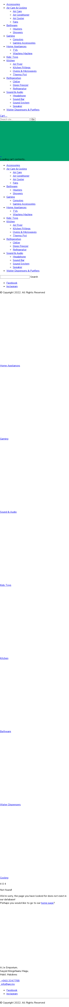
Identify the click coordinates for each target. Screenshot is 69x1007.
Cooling (4, 878)
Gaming (10, 36)
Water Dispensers (10, 804)
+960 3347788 (10, 980)
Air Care (17, 11)
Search (34, 277)
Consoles (18, 39)
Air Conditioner (21, 15)
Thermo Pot (20, 74)
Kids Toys (5, 585)
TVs (15, 50)
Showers (18, 32)
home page (47, 903)
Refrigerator (19, 88)
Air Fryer (17, 64)
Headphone (19, 95)
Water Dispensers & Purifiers (22, 109)
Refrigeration (13, 78)
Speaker (17, 106)
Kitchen (10, 60)
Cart (3, 116)
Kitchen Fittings (21, 67)
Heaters (17, 29)
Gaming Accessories (24, 43)
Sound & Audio (14, 92)
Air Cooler (18, 18)
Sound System (21, 102)
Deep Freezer (20, 85)
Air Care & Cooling (16, 8)
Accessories (13, 4)
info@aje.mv (7, 984)
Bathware (11, 25)
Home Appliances (16, 46)
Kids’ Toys (12, 57)
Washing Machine (22, 53)
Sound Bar (18, 99)
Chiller (16, 81)
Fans (15, 22)
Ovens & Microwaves (25, 71)
